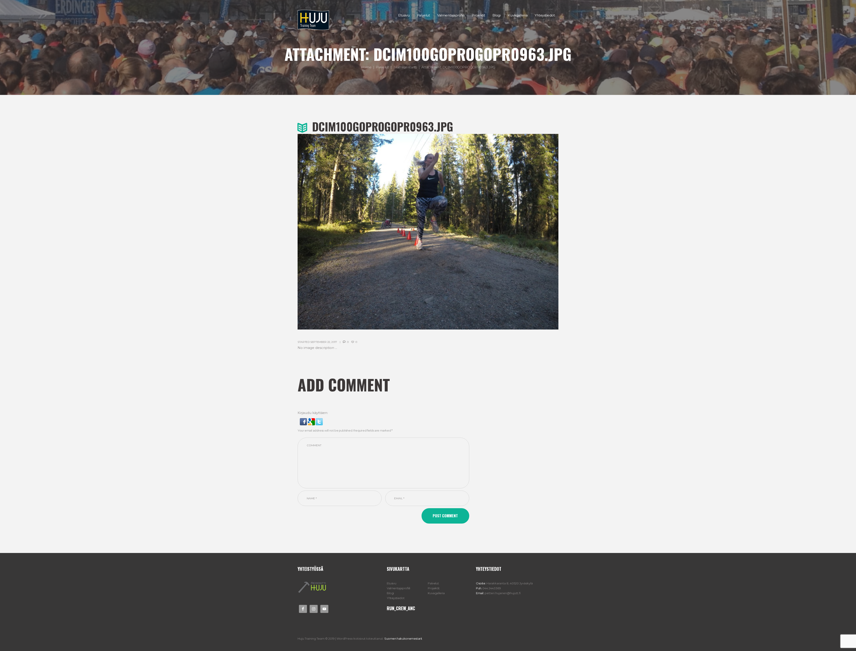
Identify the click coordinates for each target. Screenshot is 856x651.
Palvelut (382, 67)
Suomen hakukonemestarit (403, 638)
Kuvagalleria (436, 593)
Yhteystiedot (395, 598)
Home (366, 67)
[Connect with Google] (312, 421)
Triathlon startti (405, 67)
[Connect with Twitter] (319, 421)
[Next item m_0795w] (493, 232)
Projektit (434, 588)
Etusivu (391, 583)
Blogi (390, 593)
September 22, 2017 (323, 342)
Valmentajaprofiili (398, 588)
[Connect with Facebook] (304, 421)
